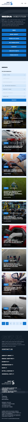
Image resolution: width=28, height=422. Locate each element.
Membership (7, 364)
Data (4, 367)
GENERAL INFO (7, 374)
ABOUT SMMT (7, 355)
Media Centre (7, 358)
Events (5, 361)
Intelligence (7, 371)
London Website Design (14, 418)
